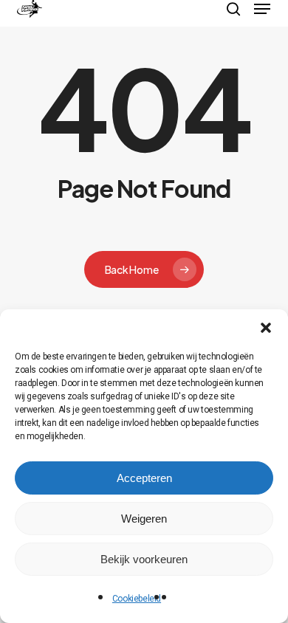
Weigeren (144, 518)
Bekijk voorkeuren (144, 559)
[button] (265, 327)
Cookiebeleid (136, 598)
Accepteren (144, 478)
